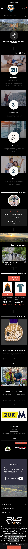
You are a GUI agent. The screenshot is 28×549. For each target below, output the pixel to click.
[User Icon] (22, 8)
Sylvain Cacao (14, 221)
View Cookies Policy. (13, 544)
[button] (12, 29)
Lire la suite (13, 364)
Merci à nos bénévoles (14, 392)
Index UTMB (14, 427)
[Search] (25, 16)
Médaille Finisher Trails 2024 (14, 350)
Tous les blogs (21, 442)
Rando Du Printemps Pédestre (11, 263)
